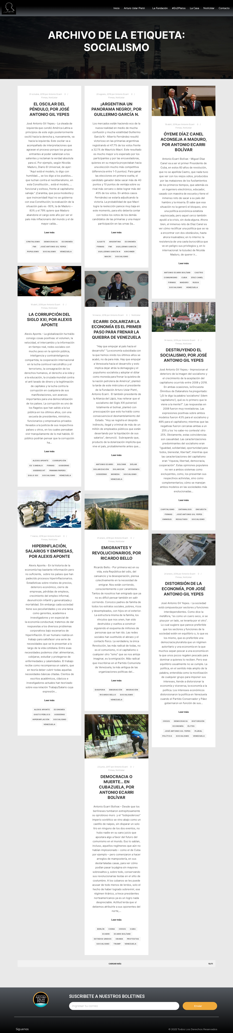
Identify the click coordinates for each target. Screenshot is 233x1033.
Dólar (133, 464)
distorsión (198, 721)
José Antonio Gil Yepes (53, 247)
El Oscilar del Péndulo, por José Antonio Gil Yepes (49, 109)
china (111, 929)
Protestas (133, 939)
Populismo (33, 251)
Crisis (166, 721)
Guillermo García (126, 247)
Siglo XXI (33, 475)
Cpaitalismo (33, 242)
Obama (119, 939)
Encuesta (201, 509)
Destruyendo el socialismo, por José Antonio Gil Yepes (183, 355)
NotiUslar (208, 8)
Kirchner (129, 251)
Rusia (196, 282)
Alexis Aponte (40, 461)
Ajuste (101, 242)
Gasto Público (42, 714)
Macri (108, 256)
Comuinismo (170, 277)
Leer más (49, 232)
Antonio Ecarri (104, 464)
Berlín (100, 929)
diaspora (100, 690)
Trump (117, 944)
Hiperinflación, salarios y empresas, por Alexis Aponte (49, 551)
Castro (199, 272)
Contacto (224, 8)
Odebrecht (39, 470)
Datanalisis (185, 509)
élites (191, 726)
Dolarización (101, 469)
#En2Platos (179, 8)
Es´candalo (36, 465)
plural (198, 731)
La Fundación (160, 8)
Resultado (182, 519)
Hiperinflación (41, 719)
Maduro (184, 282)
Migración (132, 690)
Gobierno (64, 465)
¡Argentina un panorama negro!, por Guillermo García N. (116, 109)
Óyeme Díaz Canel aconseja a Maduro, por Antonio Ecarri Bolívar (184, 142)
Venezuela (66, 251)
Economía (67, 242)
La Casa (194, 8)
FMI (34, 247)
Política (167, 736)
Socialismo (49, 251)
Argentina (115, 242)
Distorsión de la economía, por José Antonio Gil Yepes (183, 588)
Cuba (184, 277)
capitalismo (167, 509)
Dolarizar (119, 469)
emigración (115, 690)
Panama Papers (57, 470)
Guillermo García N (109, 251)
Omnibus (167, 519)
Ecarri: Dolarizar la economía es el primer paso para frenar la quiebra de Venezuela (116, 329)
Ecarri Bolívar (122, 934)
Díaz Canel (197, 277)
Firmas (44, 97)
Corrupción (59, 461)
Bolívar (121, 464)
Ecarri (106, 934)
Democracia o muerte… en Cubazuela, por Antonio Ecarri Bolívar (116, 787)
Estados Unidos (103, 939)
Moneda (115, 474)
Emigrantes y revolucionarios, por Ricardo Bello (116, 553)
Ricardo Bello (108, 695)
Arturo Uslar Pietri (134, 8)
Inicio (116, 8)
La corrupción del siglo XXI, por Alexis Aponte (49, 319)
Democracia (51, 242)
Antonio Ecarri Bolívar (177, 272)
